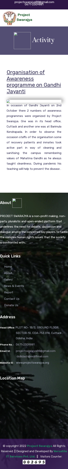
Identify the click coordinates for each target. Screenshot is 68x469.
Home (8, 266)
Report (8, 292)
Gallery (8, 279)
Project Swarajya (39, 446)
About (8, 273)
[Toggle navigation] (61, 18)
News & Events (14, 286)
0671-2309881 (34, 4)
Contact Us (11, 299)
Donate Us (11, 305)
